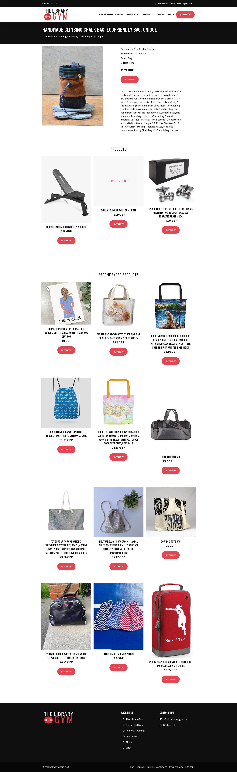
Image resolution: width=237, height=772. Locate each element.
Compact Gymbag (171, 457)
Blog (161, 14)
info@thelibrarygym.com (181, 3)
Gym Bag (151, 49)
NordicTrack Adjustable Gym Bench (66, 227)
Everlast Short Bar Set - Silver (118, 210)
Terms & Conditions (157, 766)
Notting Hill (163, 3)
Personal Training (135, 730)
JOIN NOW (185, 14)
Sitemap (189, 766)
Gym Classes (132, 736)
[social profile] (55, 3)
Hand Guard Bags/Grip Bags (119, 654)
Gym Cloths (140, 49)
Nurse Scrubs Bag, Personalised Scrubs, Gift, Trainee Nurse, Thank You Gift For (66, 332)
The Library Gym (134, 719)
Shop (171, 14)
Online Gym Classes (111, 14)
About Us (148, 14)
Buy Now (130, 79)
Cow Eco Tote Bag (170, 541)
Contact (140, 766)
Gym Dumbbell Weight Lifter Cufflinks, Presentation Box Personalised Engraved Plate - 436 (171, 212)
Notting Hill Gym (134, 725)
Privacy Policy (176, 766)
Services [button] (132, 14)
